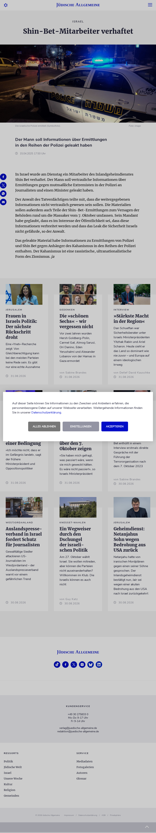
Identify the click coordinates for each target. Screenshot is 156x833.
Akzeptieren (114, 426)
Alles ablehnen (44, 426)
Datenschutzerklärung (46, 412)
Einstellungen (80, 426)
